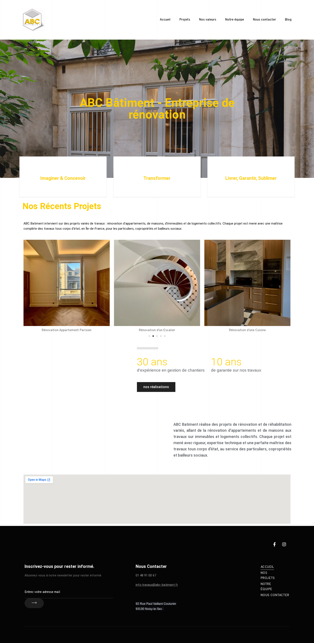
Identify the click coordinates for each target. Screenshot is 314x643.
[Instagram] (284, 544)
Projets (184, 20)
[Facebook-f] (274, 544)
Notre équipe (234, 20)
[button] (149, 336)
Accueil (165, 20)
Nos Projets (268, 575)
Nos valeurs (207, 20)
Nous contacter (264, 20)
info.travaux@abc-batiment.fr (157, 585)
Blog (288, 20)
